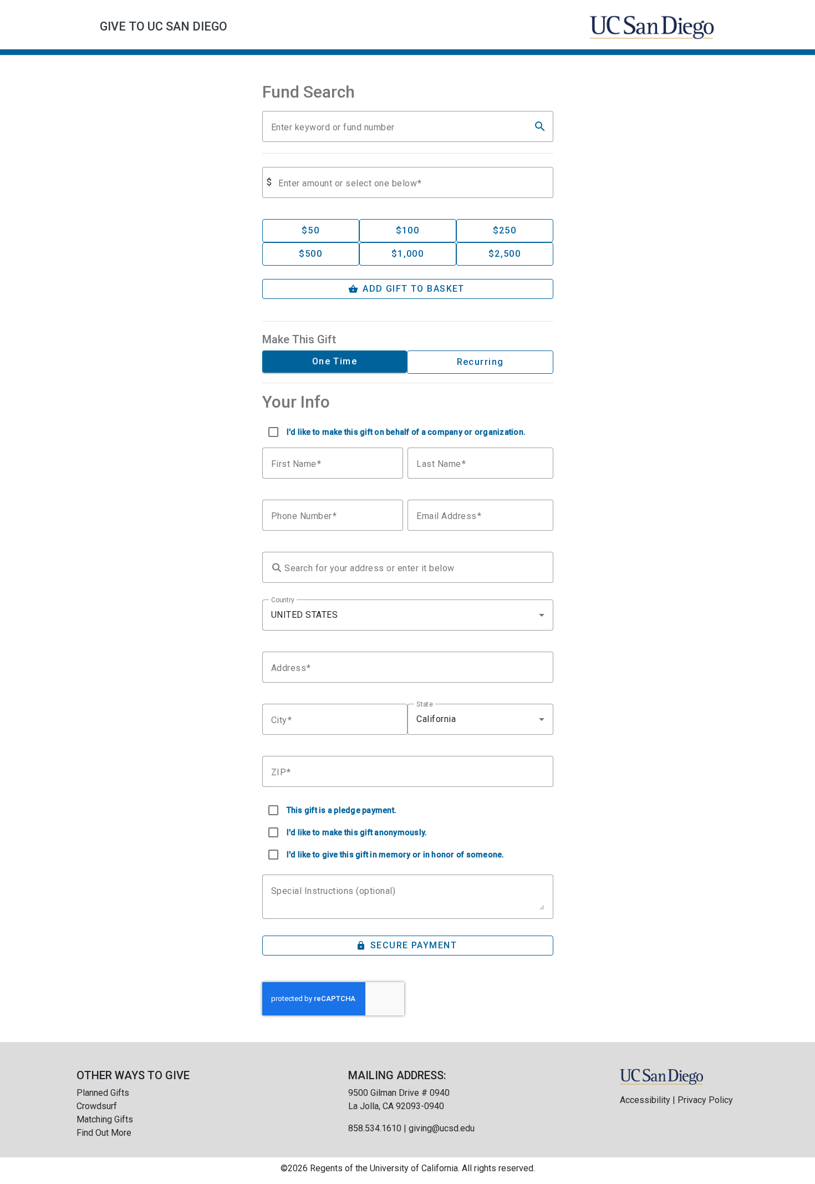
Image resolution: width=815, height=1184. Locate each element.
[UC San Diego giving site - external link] (661, 1076)
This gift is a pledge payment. (342, 810)
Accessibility (645, 1100)
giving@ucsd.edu (442, 1128)
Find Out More (104, 1132)
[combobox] (407, 615)
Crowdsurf (97, 1106)
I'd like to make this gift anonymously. (357, 832)
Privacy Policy (705, 1100)
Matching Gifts (105, 1119)
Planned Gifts (103, 1093)
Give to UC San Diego (163, 26)
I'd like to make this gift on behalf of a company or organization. (406, 432)
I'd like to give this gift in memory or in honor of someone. (396, 854)
